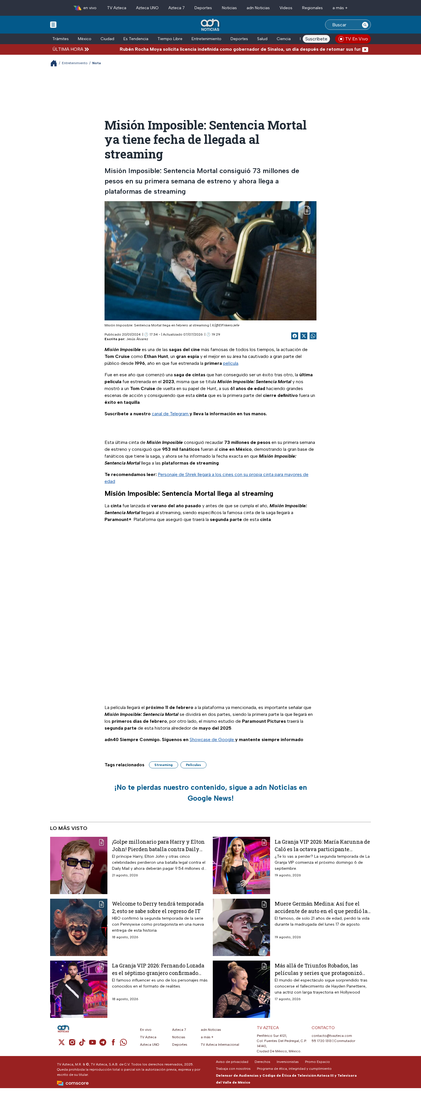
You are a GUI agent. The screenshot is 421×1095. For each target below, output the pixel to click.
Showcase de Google (212, 739)
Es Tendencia (135, 38)
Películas (193, 765)
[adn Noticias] (210, 25)
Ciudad (107, 38)
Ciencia (284, 38)
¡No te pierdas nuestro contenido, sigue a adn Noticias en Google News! (210, 792)
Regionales (312, 7)
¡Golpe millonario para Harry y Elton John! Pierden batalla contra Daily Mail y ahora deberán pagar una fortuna (158, 845)
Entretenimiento (206, 38)
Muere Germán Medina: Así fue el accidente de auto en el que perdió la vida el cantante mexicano (321, 907)
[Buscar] (365, 24)
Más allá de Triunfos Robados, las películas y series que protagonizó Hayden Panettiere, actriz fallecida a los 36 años (321, 969)
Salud (262, 38)
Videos (286, 7)
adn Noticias (258, 7)
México (84, 38)
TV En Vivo (356, 39)
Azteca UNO (147, 7)
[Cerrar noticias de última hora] (365, 49)
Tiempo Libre (170, 38)
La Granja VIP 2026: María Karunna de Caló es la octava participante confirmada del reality (322, 845)
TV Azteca (116, 7)
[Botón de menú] (53, 24)
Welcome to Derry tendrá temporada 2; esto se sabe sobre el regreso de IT (158, 907)
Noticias (229, 7)
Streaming (163, 765)
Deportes (203, 7)
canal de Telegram (171, 413)
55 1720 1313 (322, 1041)
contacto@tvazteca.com (332, 1036)
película (230, 363)
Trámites (60, 38)
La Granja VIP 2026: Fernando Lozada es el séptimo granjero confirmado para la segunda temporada (158, 969)
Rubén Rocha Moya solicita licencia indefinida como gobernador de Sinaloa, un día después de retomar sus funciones (217, 49)
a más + (340, 7)
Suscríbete (316, 39)
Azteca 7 (176, 7)
